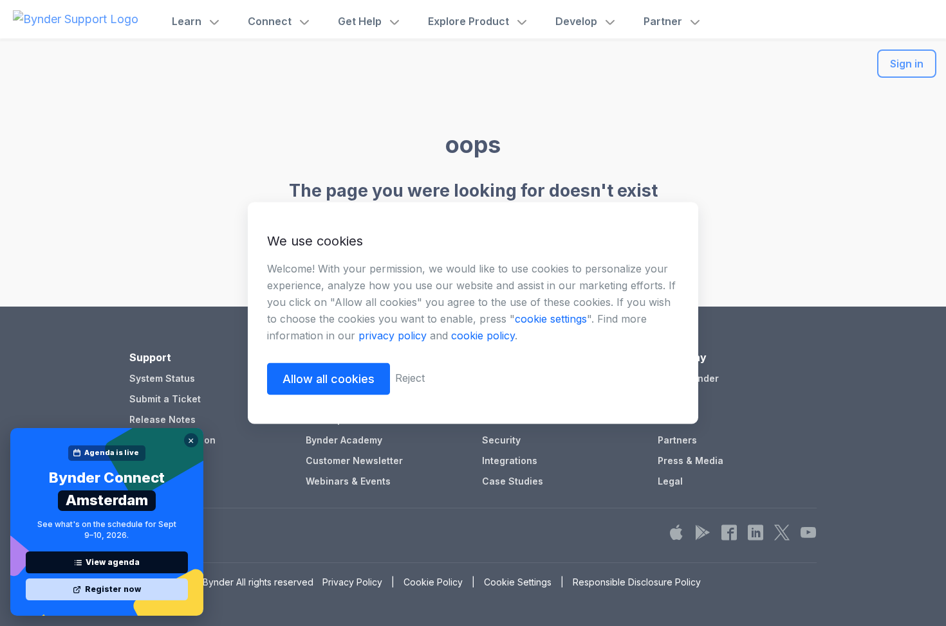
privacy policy (392, 335)
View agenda (113, 562)
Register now (113, 589)
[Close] (191, 440)
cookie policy (483, 335)
